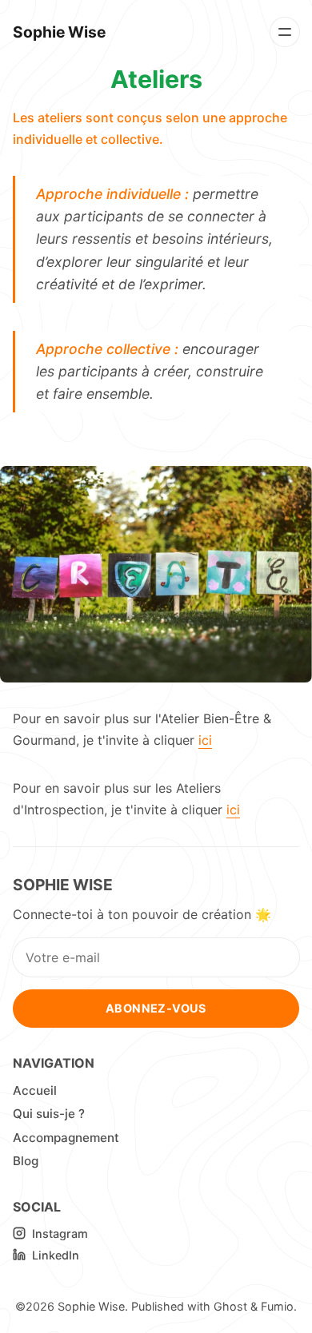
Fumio (277, 1306)
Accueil (35, 1090)
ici (205, 740)
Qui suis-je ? (49, 1113)
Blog (25, 1160)
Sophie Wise (91, 1306)
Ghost (230, 1306)
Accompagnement (66, 1137)
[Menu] (284, 32)
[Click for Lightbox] (156, 574)
